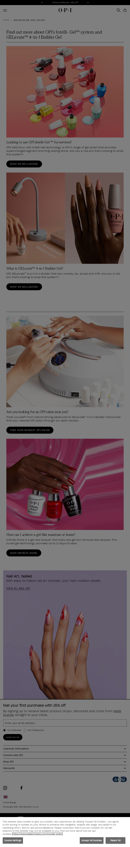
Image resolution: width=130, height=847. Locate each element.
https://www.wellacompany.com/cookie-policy (37, 834)
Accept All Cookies (91, 840)
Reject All (115, 840)
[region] (65, 832)
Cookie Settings (12, 840)
